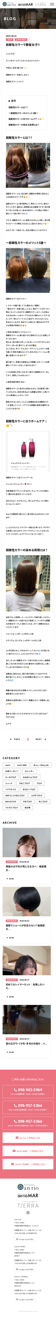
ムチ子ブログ (21, 40)
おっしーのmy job (41, 765)
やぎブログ (27, 801)
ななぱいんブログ (30, 777)
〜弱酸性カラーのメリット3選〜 (23, 113)
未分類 (27, 807)
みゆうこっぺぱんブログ (15, 795)
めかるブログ (10, 801)
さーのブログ (10, 777)
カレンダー (29, 771)
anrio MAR (22, 765)
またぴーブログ (29, 789)
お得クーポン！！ (11, 771)
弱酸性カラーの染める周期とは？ (24, 124)
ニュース (8, 783)
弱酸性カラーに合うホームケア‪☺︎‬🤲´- (26, 118)
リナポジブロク (11, 807)
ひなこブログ (24, 783)
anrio (7, 765)
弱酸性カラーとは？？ (18, 107)
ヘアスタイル (10, 789)
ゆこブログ (43, 801)
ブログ (9, 40)
